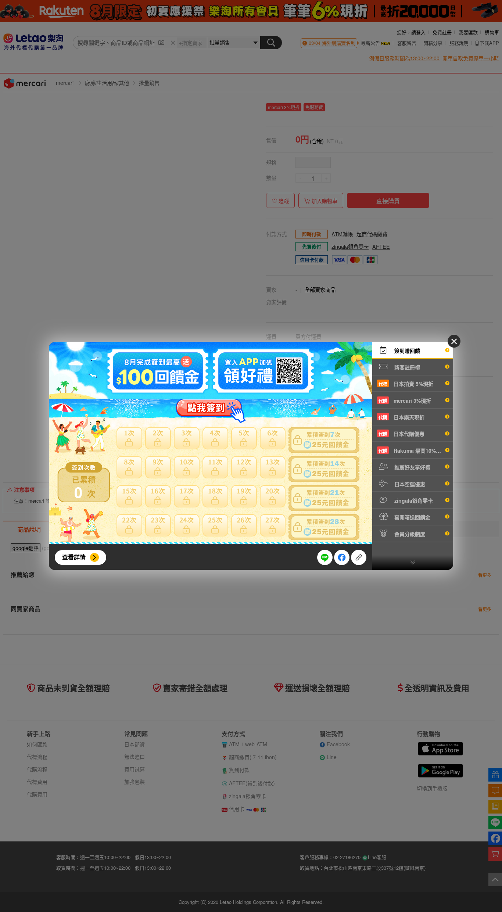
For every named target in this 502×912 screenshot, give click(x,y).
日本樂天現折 (401, 417)
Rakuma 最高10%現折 (412, 450)
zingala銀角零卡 (413, 500)
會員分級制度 (409, 534)
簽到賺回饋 (406, 350)
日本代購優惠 (401, 433)
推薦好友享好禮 (411, 467)
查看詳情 (74, 557)
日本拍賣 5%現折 (406, 383)
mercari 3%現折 (405, 400)
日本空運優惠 (409, 484)
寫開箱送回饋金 (411, 517)
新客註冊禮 (406, 367)
